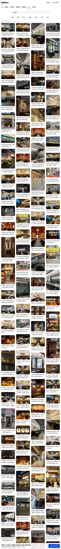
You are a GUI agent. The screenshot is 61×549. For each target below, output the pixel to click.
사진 (29, 7)
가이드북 (34, 7)
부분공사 (12, 7)
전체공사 (6, 7)
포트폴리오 (24, 7)
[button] (12, 17)
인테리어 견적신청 (54, 546)
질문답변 (18, 7)
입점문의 (48, 2)
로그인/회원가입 (56, 2)
